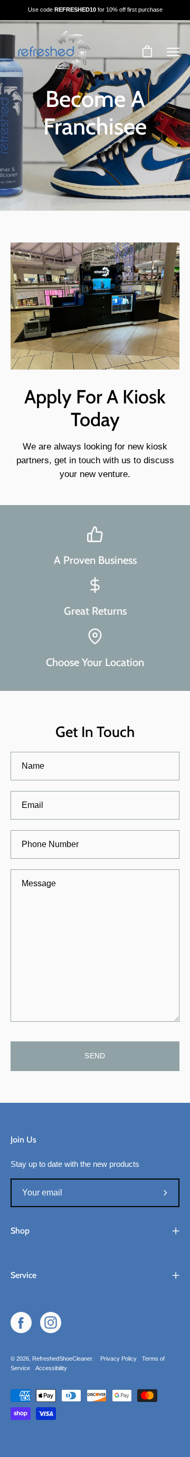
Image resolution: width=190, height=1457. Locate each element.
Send (94, 1056)
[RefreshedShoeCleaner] (53, 52)
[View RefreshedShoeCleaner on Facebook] (21, 1322)
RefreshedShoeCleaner (62, 1358)
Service (23, 1275)
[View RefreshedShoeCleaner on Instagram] (50, 1322)
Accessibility (51, 1368)
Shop (20, 1231)
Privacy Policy (118, 1358)
